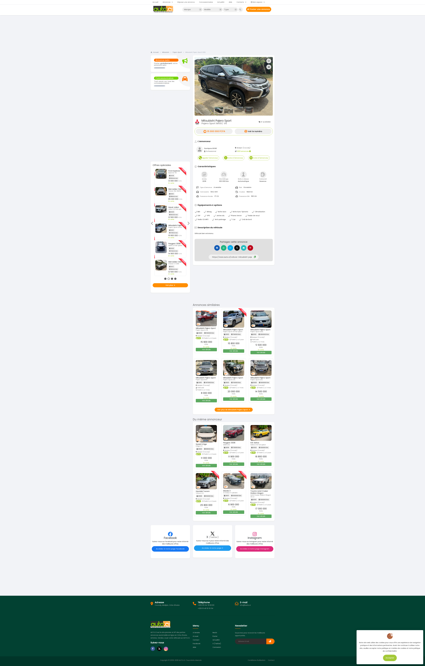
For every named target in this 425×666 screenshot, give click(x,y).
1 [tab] (165, 279)
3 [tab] (172, 279)
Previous (152, 223)
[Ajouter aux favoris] (268, 61)
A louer (195, 636)
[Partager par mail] (243, 248)
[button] (200, 86)
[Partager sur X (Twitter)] (237, 248)
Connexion (217, 647)
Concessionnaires (206, 2)
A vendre (196, 632)
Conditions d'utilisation (256, 660)
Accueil (155, 2)
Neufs (215, 632)
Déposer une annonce (186, 2)
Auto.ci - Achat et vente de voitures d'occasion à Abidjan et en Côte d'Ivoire (163, 9)
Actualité (220, 2)
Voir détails (206, 349)
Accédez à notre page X (212, 548)
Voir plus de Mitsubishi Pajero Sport (233, 410)
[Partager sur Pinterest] (250, 248)
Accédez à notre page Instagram (254, 549)
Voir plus (170, 285)
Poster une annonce (259, 9)
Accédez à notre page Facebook (170, 549)
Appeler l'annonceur (210, 158)
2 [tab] (169, 279)
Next (187, 223)
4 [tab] (175, 279)
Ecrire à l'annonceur (235, 158)
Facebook (196, 643)
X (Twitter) (217, 643)
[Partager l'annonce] (268, 67)
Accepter (390, 657)
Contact (196, 640)
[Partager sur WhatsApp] (223, 248)
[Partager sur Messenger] (230, 248)
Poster (215, 636)
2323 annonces (243, 151)
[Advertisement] (212, 32)
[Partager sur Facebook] (217, 248)
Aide (230, 2)
